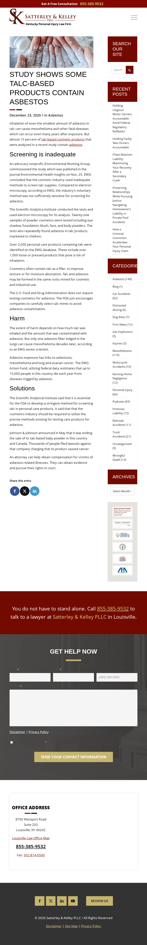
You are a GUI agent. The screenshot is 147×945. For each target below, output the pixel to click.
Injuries (117, 343)
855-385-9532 (113, 608)
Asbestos (55, 115)
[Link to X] (51, 901)
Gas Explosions (122, 332)
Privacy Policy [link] (91, 926)
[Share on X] (24, 491)
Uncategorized (122, 444)
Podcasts (118, 401)
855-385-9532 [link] (91, 3)
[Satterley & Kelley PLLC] (43, 17)
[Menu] (134, 17)
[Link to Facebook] (39, 901)
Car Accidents (121, 294)
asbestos (75, 144)
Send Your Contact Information (73, 756)
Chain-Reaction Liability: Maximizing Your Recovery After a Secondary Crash (122, 167)
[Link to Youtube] (73, 901)
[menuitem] (134, 17)
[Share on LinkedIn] (34, 491)
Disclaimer (17, 732)
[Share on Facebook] (15, 491)
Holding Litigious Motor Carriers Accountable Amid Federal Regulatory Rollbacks (122, 118)
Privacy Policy (39, 732)
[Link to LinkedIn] (62, 901)
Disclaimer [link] (54, 926)
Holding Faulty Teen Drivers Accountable (122, 143)
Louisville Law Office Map (31, 838)
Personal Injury (122, 390)
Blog (115, 286)
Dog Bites (119, 317)
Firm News (120, 324)
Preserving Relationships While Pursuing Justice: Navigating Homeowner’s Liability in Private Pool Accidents (122, 205)
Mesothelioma (122, 351)
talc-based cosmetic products (63, 139)
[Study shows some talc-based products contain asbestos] (51, 52)
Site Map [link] (71, 926)
